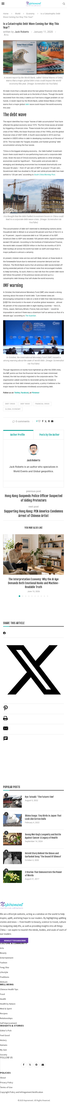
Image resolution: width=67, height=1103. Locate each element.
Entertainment (6, 958)
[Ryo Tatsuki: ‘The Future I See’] (12, 801)
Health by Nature (7, 1004)
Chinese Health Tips (9, 989)
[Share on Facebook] (42, 421)
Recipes (4, 1013)
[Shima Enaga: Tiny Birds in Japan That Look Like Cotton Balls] (12, 820)
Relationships (6, 1018)
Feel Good (5, 1035)
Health (3, 999)
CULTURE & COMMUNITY (13, 943)
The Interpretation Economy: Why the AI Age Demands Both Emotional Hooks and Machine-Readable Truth (33, 583)
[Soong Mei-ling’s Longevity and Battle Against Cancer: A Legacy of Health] (12, 839)
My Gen (3, 1050)
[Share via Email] (52, 421)
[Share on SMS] (5, 740)
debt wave (25, 404)
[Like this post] (39, 421)
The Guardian (30, 316)
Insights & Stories (12, 1025)
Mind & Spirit (6, 1009)
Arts (2, 948)
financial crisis (42, 404)
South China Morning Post (44, 175)
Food (2, 994)
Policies (5, 1072)
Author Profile (17, 434)
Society (3, 1055)
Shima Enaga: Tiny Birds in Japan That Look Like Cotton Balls (43, 817)
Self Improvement (8, 1023)
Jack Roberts (21, 31)
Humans (3, 1045)
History (3, 1040)
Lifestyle (4, 972)
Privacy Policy (6, 1082)
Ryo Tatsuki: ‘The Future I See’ (39, 796)
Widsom (3, 982)
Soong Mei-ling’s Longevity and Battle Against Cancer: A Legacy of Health (43, 836)
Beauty (3, 953)
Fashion (3, 962)
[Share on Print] (5, 719)
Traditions (4, 977)
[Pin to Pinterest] (49, 421)
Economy (30, 13)
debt (27, 104)
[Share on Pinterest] (5, 709)
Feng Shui (4, 967)
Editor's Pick (6, 1030)
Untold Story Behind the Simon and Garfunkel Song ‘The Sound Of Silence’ (43, 855)
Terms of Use (6, 1087)
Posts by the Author (49, 434)
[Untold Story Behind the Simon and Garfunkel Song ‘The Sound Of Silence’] (12, 858)
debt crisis (10, 404)
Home (5, 13)
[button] (5, 565)
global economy (13, 409)
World (17, 13)
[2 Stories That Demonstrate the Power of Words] (12, 876)
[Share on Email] (5, 729)
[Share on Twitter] (46, 421)
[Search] (63, 4)
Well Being (7, 984)
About (3, 1078)
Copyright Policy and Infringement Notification (21, 1092)
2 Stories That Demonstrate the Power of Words (43, 874)
